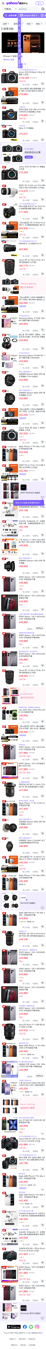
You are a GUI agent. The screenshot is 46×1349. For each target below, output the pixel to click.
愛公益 (19, 61)
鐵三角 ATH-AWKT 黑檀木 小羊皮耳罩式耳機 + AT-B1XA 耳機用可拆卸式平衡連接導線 (32, 335)
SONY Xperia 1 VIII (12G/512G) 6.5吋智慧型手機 (32, 655)
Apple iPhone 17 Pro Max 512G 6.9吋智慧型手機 (32, 447)
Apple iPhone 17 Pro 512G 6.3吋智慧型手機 (32, 804)
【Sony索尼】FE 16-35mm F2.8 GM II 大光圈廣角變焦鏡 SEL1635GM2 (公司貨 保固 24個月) (32, 223)
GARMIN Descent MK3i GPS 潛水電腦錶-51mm (32, 394)
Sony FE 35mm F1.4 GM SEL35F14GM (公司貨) (32, 1025)
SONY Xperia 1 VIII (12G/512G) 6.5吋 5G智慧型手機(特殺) (32, 636)
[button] (23, 64)
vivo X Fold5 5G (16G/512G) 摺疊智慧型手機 (32, 1121)
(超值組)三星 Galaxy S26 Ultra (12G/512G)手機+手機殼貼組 (32, 1065)
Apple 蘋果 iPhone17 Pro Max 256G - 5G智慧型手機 (32, 913)
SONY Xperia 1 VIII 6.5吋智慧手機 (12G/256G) (32, 1268)
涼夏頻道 (19, 41)
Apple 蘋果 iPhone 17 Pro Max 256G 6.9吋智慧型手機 (32, 1046)
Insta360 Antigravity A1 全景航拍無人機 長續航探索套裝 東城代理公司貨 (32, 1233)
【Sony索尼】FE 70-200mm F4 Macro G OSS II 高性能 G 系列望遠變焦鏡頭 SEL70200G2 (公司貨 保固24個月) (32, 858)
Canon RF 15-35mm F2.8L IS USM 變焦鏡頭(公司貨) (32, 671)
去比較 (28, 157)
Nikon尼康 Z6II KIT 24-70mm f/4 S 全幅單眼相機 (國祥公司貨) (32, 207)
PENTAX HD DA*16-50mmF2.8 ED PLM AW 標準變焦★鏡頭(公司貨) (32, 934)
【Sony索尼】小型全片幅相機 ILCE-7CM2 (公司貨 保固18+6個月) (32, 410)
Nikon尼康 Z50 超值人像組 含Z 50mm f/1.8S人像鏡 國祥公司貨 (32, 1158)
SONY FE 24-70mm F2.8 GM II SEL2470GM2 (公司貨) (32, 466)
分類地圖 (31, 1345)
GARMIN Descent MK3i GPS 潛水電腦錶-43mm (32, 822)
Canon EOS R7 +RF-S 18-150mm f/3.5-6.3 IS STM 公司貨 (32, 1140)
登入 (40, 3)
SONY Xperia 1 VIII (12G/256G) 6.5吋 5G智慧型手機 (32, 969)
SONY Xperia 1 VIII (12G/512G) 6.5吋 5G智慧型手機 (32, 578)
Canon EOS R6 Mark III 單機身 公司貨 (32, 167)
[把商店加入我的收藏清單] (42, 497)
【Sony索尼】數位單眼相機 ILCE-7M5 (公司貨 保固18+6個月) (32, 89)
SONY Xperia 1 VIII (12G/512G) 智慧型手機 (32, 596)
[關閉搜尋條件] (16, 9)
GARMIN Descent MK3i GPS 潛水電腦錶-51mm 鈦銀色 (32, 375)
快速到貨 (19, 31)
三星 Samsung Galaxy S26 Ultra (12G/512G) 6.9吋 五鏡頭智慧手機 (32, 1084)
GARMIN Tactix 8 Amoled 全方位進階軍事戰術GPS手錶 (32, 841)
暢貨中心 (19, 26)
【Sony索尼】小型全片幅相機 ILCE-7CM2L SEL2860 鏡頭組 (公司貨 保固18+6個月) (32, 298)
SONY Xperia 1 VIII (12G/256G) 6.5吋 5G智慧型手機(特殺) (32, 1009)
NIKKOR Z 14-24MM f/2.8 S (30, 243)
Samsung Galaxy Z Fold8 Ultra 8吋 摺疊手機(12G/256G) (32, 319)
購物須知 (32, 1339)
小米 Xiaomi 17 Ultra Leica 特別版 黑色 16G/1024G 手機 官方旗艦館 (32, 540)
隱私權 (23, 1345)
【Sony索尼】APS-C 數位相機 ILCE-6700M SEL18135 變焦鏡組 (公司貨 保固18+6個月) (32, 727)
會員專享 (19, 56)
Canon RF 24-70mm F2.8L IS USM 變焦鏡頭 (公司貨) (32, 261)
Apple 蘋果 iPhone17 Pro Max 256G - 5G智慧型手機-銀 (32, 1195)
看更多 (19, 65)
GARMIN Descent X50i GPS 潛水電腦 (32, 561)
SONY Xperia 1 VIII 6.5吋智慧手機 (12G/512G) (32, 764)
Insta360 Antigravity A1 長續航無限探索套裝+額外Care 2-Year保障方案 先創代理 (32, 505)
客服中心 (12, 1339)
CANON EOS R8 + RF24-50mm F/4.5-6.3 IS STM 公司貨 (32, 1249)
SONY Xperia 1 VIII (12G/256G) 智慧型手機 (32, 988)
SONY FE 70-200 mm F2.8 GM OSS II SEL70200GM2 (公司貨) (32, 186)
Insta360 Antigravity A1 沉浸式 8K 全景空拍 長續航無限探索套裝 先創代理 (32, 1214)
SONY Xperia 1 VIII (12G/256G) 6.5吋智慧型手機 (32, 953)
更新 (40, 1333)
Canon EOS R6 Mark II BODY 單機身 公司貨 (32, 429)
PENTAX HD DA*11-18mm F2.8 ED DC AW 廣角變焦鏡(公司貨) (32, 785)
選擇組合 (39, 628)
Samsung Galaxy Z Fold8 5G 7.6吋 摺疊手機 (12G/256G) (32, 356)
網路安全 (14, 1345)
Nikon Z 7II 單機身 (26, 128)
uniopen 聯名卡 (31, 15)
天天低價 (19, 36)
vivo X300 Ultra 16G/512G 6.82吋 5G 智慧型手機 (32, 711)
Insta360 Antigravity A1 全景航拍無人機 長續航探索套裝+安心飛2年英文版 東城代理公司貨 (32, 522)
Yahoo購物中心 (17, 3)
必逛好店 (19, 46)
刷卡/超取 (19, 51)
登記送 (19, 21)
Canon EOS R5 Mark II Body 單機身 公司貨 (32, 73)
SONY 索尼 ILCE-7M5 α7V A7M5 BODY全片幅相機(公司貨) (32, 110)
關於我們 (22, 1339)
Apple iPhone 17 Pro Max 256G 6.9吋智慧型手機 (32, 876)
